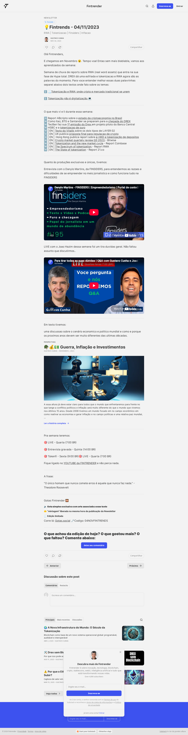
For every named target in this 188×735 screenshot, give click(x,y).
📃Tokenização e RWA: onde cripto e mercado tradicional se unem (89, 91)
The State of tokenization (70, 149)
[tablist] (57, 585)
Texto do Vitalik (65, 130)
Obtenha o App (105, 731)
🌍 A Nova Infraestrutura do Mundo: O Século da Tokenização (74, 629)
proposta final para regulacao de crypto (93, 134)
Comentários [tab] (51, 585)
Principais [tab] (50, 620)
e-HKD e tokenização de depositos (117, 137)
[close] (120, 652)
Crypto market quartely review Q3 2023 (80, 140)
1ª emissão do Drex (79, 124)
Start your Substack (87, 731)
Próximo (133, 565)
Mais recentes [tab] (63, 620)
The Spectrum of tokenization (73, 146)
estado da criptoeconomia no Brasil (100, 118)
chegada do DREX (119, 121)
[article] (94, 636)
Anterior (54, 565)
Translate (50, 22)
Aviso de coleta (40, 731)
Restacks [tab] (64, 585)
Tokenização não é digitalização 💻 (69, 98)
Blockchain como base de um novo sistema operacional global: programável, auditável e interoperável (80, 636)
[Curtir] (46, 47)
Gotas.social (62, 520)
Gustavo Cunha (57, 38)
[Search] (147, 6)
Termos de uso (110, 699)
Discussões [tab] (77, 620)
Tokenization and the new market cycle (79, 143)
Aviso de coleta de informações (99, 702)
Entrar (179, 6)
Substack (163, 731)
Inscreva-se (165, 6)
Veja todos (51, 693)
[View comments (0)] (53, 47)
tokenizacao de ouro (72, 127)
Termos (30, 731)
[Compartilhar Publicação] (153, 6)
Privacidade (21, 731)
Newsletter (50, 18)
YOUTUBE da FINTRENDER (80, 463)
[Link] (40, 536)
